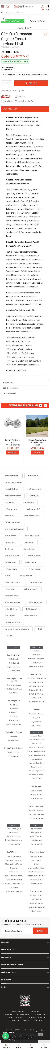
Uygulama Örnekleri (35, 1017)
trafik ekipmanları (11, 509)
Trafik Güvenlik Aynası (14, 829)
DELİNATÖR (36, 647)
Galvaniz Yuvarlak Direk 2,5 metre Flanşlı (37, 441)
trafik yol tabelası (11, 569)
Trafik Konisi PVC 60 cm (36, 686)
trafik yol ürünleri (26, 576)
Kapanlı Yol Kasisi (36, 759)
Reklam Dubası (36, 725)
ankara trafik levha (31, 616)
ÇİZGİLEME (36, 825)
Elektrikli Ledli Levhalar (14, 856)
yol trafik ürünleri (36, 582)
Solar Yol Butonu (36, 798)
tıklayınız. (14, 1040)
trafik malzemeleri (33, 509)
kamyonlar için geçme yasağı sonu (17, 629)
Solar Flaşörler (13, 872)
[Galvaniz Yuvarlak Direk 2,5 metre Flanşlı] (37, 426)
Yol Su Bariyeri (13, 716)
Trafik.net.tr (25, 1020)
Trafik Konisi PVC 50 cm (36, 682)
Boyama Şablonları (36, 836)
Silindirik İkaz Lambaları (36, 903)
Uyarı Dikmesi (14, 705)
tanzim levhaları (10, 536)
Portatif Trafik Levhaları (36, 872)
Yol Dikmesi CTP (13, 713)
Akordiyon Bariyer (13, 740)
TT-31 (40, 629)
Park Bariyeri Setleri (14, 671)
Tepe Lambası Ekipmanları (36, 907)
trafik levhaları (33, 476)
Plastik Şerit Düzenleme (36, 810)
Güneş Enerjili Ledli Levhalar (13, 860)
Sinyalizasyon (14, 868)
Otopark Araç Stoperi (13, 667)
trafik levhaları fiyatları (13, 496)
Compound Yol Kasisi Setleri (36, 751)
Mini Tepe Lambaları (36, 895)
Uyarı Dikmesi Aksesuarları (14, 724)
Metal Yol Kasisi (36, 778)
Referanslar (12, 1020)
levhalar (7, 576)
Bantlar (36, 864)
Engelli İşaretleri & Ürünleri (36, 868)
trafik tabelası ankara (12, 622)
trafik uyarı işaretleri (31, 589)
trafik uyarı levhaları (34, 489)
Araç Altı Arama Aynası (13, 836)
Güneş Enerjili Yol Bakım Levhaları (13, 883)
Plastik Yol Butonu (36, 794)
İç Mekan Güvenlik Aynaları (13, 840)
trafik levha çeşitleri (12, 476)
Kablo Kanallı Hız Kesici (36, 775)
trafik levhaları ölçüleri (31, 516)
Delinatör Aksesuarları (36, 666)
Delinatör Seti (36, 655)
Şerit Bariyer (13, 736)
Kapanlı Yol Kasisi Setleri (36, 763)
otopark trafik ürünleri (12, 582)
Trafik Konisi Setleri (36, 698)
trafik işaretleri (10, 542)
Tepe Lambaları (36, 899)
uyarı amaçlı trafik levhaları (14, 529)
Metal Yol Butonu (36, 791)
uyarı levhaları (10, 502)
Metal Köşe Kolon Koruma (14, 689)
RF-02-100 (8, 635)
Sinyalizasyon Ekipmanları (14, 880)
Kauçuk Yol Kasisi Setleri (36, 740)
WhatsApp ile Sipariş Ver (13, 21)
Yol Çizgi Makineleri (36, 844)
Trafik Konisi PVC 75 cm (36, 690)
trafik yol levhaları (31, 562)
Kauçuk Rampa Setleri (36, 771)
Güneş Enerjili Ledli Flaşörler (13, 864)
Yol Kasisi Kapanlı (13, 756)
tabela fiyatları (10, 616)
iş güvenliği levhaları (12, 556)
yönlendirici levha (11, 609)
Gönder (40, 930)
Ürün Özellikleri (10, 109)
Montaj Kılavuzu (10, 1014)
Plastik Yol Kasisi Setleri (36, 747)
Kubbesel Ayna (13, 833)
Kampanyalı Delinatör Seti (36, 659)
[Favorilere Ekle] (46, 34)
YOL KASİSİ (36, 732)
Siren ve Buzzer (36, 911)
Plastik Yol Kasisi (36, 744)
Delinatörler (36, 651)
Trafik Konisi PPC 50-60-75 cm (36, 678)
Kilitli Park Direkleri (13, 659)
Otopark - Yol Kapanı (13, 752)
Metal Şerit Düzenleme (36, 818)
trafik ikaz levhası (34, 556)
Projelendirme (40, 1014)
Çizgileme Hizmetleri (36, 829)
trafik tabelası (29, 502)
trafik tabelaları (10, 562)
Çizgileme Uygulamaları (15, 1017)
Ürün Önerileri (9, 393)
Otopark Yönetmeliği (17, 1011)
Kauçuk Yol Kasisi (36, 736)
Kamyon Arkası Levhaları (14, 891)
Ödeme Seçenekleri (11, 388)
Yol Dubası (36, 718)
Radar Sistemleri (14, 887)
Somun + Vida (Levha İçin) (12, 441)
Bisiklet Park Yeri (14, 663)
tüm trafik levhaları (11, 489)
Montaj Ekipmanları (36, 880)
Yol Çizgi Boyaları (36, 833)
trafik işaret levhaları (12, 596)
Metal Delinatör (36, 662)
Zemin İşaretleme (36, 840)
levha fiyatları (34, 496)
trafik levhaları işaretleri (13, 482)
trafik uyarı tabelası (33, 569)
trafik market (9, 589)
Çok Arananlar (24, 1014)
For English (38, 1020)
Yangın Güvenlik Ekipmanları (36, 876)
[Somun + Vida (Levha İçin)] (13, 426)
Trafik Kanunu (34, 1011)
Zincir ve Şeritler (36, 860)
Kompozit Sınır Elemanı (36, 714)
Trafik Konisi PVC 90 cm (36, 694)
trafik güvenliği (31, 609)
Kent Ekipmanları (36, 883)
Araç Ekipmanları (36, 856)
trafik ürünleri (10, 516)
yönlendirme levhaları (12, 602)
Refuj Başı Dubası (36, 722)
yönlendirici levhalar (36, 602)
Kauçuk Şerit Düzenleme (36, 814)
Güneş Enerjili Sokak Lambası (13, 876)
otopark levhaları (29, 549)
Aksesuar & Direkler (14, 844)
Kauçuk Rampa (36, 767)
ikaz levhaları (9, 549)
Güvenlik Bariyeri (14, 720)
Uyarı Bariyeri (14, 709)
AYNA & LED (14, 825)
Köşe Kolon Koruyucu (14, 685)
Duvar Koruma (13, 693)
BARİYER (14, 647)
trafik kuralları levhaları (13, 522)
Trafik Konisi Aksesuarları (36, 702)
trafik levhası (29, 542)
